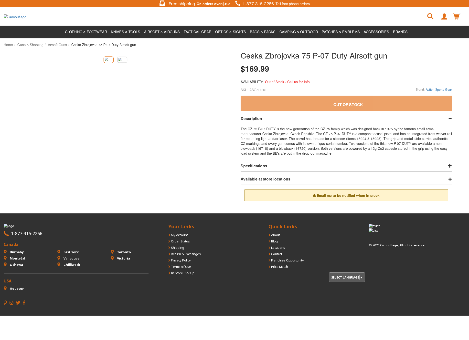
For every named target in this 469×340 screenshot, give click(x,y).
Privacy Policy (180, 260)
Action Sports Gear (439, 89)
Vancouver (72, 258)
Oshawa (16, 264)
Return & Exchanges (185, 254)
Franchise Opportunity (287, 260)
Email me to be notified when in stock (348, 195)
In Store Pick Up (182, 273)
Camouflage (389, 245)
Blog (274, 241)
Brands (400, 31)
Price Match (279, 266)
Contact (276, 254)
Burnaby (16, 252)
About (275, 235)
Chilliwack (71, 264)
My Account (179, 235)
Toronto (123, 252)
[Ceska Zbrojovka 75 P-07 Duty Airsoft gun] (108, 59)
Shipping (177, 247)
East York (71, 252)
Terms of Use (180, 266)
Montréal (17, 258)
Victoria (123, 258)
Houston (16, 288)
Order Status (180, 241)
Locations (277, 247)
